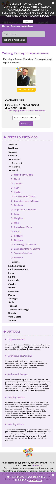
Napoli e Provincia (23, 174)
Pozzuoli (18, 235)
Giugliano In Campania (25, 209)
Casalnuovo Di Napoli (24, 196)
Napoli (17, 179)
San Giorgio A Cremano (25, 244)
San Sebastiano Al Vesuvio (27, 248)
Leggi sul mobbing (16, 339)
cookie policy (41, 15)
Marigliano (19, 218)
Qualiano (18, 240)
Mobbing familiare (16, 397)
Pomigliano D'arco (23, 227)
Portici (17, 231)
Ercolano (18, 205)
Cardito (17, 192)
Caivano (18, 183)
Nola (16, 222)
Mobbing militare (15, 424)
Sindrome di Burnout (17, 374)
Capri (16, 187)
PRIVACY (37, 465)
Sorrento (18, 257)
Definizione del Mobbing (19, 355)
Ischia (16, 214)
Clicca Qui (35, 480)
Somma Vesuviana (23, 253)
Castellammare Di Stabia (26, 201)
